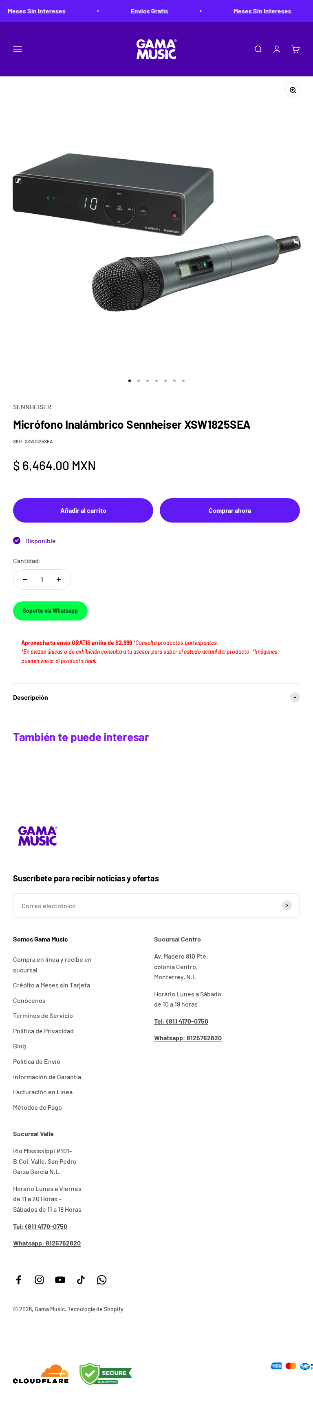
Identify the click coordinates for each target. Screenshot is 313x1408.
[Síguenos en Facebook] (18, 1279)
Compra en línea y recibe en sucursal (52, 964)
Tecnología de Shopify (95, 1309)
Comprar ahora (230, 510)
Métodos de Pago (37, 1107)
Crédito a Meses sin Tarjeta (51, 985)
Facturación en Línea (43, 1092)
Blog (19, 1046)
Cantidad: (27, 560)
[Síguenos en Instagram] (39, 1279)
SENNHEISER (32, 406)
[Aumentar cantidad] (59, 579)
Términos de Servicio (43, 1015)
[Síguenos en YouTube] (60, 1279)
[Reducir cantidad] (25, 579)
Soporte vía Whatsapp (50, 610)
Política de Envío (36, 1061)
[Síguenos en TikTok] (80, 1279)
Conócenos (29, 1000)
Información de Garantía (47, 1076)
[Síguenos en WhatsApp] (101, 1279)
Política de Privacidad (43, 1031)
